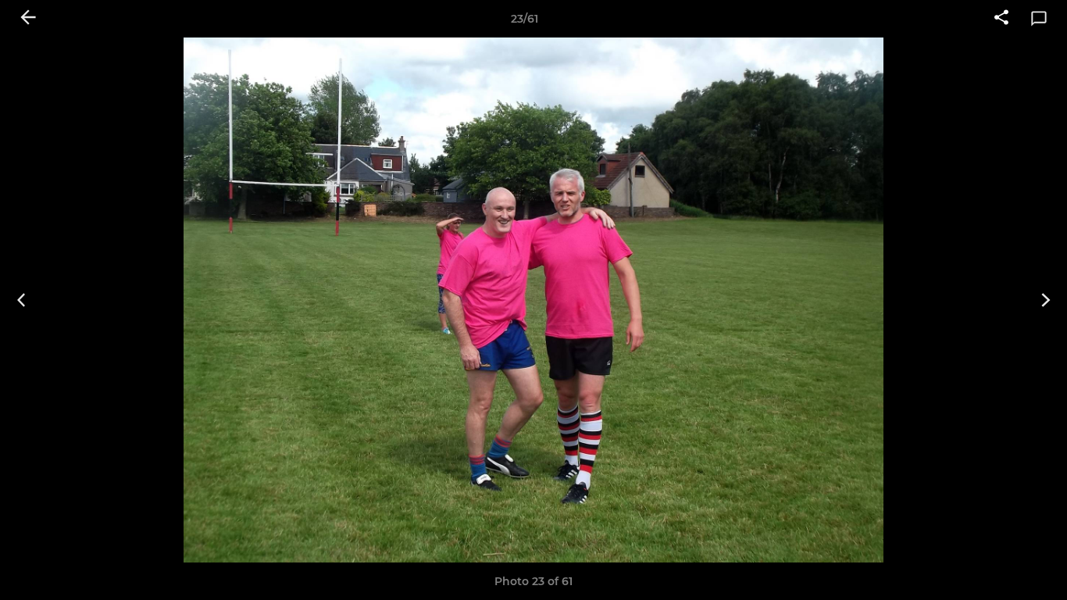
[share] (1001, 19)
